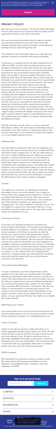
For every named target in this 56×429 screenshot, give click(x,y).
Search (28, 12)
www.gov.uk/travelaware (46, 426)
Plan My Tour (7, 125)
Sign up (41, 383)
